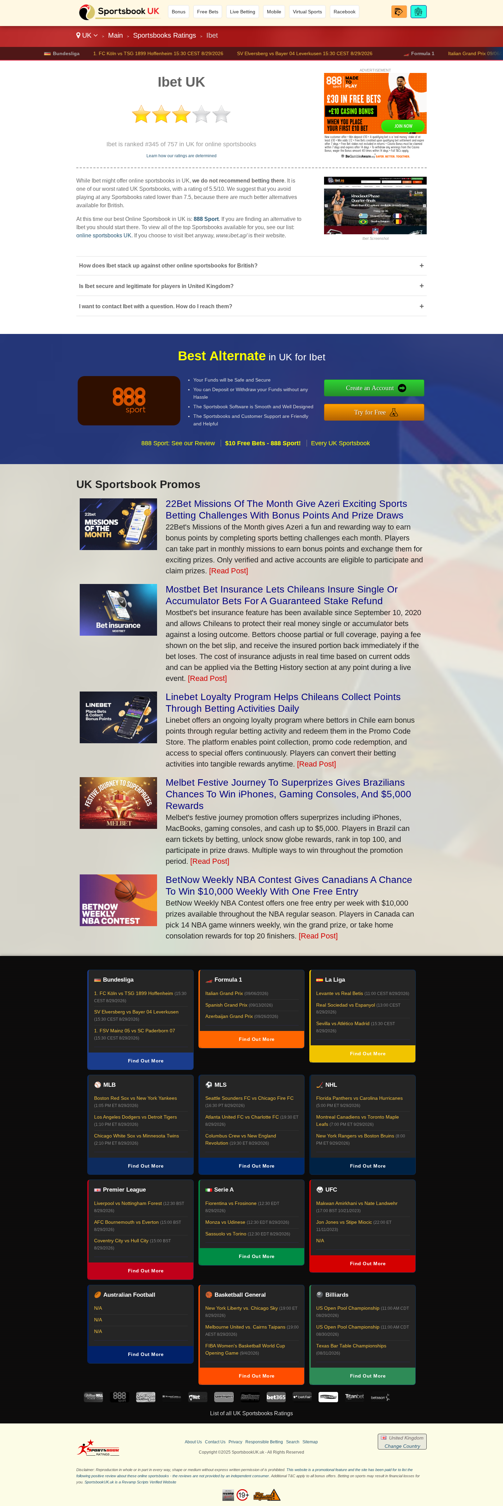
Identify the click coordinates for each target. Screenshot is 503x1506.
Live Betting (242, 11)
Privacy (235, 1442)
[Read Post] (228, 571)
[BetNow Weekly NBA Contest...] (118, 923)
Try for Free (370, 412)
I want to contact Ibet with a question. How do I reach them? (251, 306)
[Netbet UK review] (197, 1400)
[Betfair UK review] (302, 1400)
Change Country (402, 1446)
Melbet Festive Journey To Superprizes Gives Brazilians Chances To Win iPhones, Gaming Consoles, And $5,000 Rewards (288, 794)
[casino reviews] (98, 1455)
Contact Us (215, 1442)
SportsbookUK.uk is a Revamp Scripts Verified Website (130, 1482)
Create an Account (370, 387)
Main (115, 35)
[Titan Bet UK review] (354, 1400)
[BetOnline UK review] (250, 1400)
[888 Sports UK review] (119, 1400)
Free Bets (207, 11)
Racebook (345, 11)
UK (86, 35)
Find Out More (146, 1060)
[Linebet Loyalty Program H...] (118, 740)
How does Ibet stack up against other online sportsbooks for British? (251, 265)
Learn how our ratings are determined (181, 155)
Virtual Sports (307, 11)
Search (292, 1442)
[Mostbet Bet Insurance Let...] (118, 633)
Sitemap (310, 1442)
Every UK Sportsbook (340, 443)
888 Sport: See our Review (178, 443)
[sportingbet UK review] (223, 1400)
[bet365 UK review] (276, 1400)
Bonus (178, 11)
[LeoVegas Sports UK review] (145, 1400)
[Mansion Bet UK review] (171, 1400)
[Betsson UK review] (380, 1400)
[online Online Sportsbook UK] (120, 19)
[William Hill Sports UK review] (93, 1400)
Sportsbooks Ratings (164, 35)
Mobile (274, 11)
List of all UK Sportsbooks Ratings (251, 1413)
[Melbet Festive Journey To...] (118, 826)
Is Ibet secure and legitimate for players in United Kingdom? (251, 286)
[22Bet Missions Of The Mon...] (118, 547)
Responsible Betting (264, 1442)
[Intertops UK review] (328, 1400)
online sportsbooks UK (103, 235)
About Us (193, 1442)
